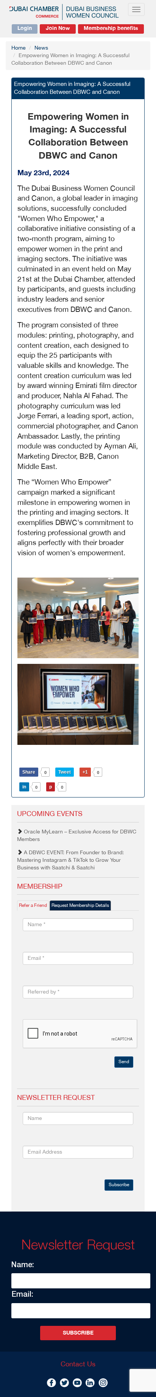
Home (18, 48)
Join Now (58, 28)
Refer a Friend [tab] (33, 905)
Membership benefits (111, 28)
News (41, 48)
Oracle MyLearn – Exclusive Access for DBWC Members (76, 836)
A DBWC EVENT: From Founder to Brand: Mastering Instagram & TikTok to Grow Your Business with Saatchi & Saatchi (70, 860)
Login (24, 28)
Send (124, 1061)
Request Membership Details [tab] (80, 905)
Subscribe (119, 1184)
